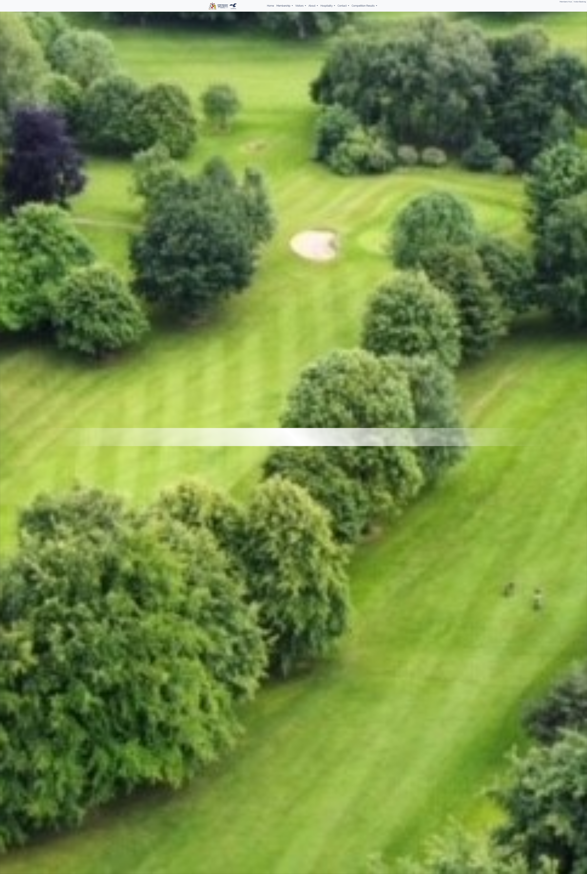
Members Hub (566, 2)
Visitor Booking (580, 2)
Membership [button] (283, 5)
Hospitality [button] (326, 5)
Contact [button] (342, 5)
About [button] (312, 5)
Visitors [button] (299, 5)
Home (270, 5)
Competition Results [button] (363, 5)
